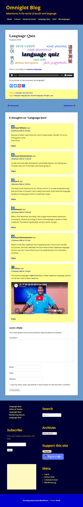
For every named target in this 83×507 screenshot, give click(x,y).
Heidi (58, 500)
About (9, 19)
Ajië (32, 275)
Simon (17, 268)
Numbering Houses (17, 415)
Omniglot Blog (23, 7)
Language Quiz (44, 19)
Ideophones (68, 105)
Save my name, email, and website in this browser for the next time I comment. (40, 385)
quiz (51, 95)
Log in (46, 474)
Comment (13, 338)
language (17, 95)
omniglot (47, 95)
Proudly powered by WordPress (35, 500)
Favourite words (29, 19)
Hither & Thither (16, 409)
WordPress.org (50, 482)
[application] (41, 75)
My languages (64, 19)
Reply (13, 146)
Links (54, 19)
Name (11, 367)
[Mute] (65, 75)
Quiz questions (27, 93)
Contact (17, 19)
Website (12, 379)
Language (18, 93)
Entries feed (49, 477)
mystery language (34, 69)
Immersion (14, 105)
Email (11, 373)
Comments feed (51, 480)
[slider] (70, 75)
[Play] (12, 75)
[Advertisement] (20, 476)
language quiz (25, 95)
